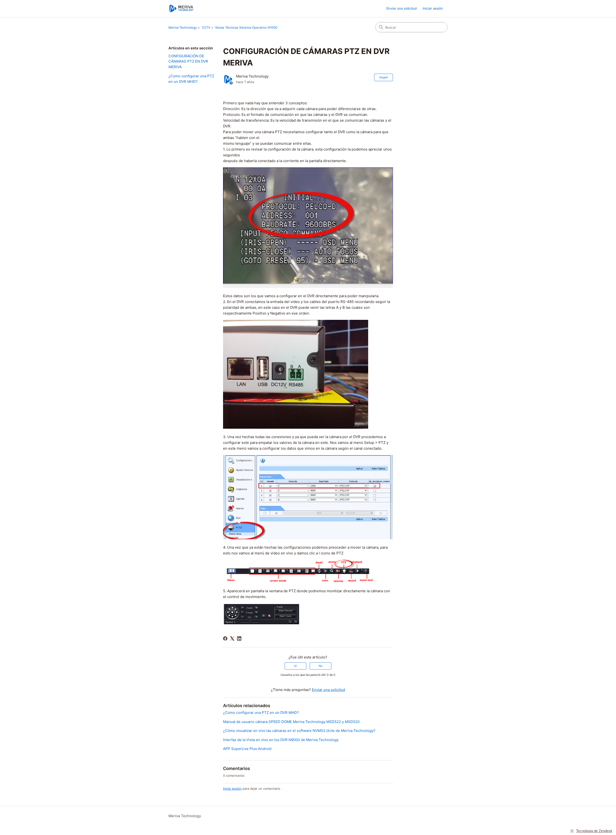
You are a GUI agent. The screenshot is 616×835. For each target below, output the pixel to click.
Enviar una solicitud (401, 8)
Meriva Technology (182, 27)
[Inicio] (181, 8)
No (320, 666)
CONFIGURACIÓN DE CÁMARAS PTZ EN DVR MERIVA (188, 61)
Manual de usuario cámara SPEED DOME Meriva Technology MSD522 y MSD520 (291, 721)
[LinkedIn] (239, 638)
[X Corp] (232, 638)
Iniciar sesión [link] (433, 8)
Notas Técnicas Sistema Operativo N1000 (246, 27)
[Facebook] (225, 638)
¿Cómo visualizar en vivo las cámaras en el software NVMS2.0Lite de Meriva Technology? (299, 730)
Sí (295, 666)
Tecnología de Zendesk (594, 831)
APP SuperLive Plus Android (247, 748)
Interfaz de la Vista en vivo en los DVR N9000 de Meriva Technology (281, 739)
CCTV (206, 27)
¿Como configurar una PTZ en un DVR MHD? (191, 79)
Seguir (383, 77)
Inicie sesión (232, 788)
